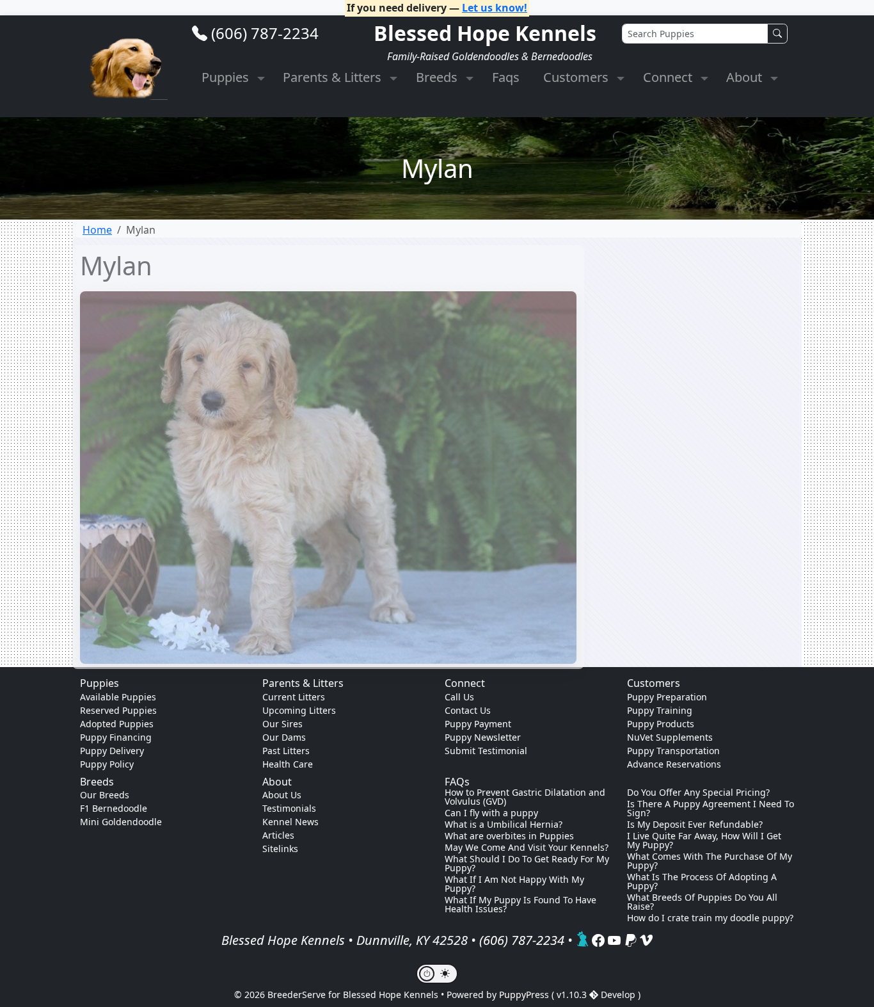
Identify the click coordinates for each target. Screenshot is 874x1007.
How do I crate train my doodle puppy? (710, 918)
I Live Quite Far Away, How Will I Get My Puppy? (704, 841)
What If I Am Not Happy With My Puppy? (514, 884)
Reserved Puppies (118, 710)
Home (97, 230)
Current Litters (293, 697)
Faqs (506, 77)
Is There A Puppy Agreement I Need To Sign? (710, 809)
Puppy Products (660, 724)
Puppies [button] (227, 77)
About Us (281, 795)
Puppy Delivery (112, 751)
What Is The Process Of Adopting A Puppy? (702, 881)
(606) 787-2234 (265, 33)
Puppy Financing (116, 737)
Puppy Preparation (667, 697)
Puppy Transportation (673, 751)
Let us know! (494, 8)
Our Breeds (104, 795)
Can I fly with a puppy (491, 813)
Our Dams (284, 737)
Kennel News (290, 822)
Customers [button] (577, 77)
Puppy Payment (478, 724)
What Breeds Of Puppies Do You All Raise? (702, 902)
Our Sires (282, 724)
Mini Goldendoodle (121, 822)
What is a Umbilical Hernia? (503, 824)
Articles (278, 835)
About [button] (745, 77)
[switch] (437, 973)
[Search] (777, 34)
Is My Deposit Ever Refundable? (695, 824)
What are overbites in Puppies (509, 836)
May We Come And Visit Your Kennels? (526, 847)
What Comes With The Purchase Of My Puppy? (709, 861)
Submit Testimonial (486, 751)
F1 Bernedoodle (113, 808)
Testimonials (289, 808)
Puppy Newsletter (483, 737)
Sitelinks (280, 848)
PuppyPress (525, 994)
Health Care (287, 764)
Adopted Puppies (117, 724)
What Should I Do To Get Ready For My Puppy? (527, 864)
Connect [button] (669, 77)
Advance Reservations (674, 764)
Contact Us (468, 710)
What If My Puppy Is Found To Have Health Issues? (520, 905)
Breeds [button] (438, 77)
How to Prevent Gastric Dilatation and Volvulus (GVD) (525, 797)
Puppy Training (659, 710)
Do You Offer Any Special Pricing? (698, 792)
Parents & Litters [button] (334, 77)
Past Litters (286, 751)
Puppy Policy (107, 764)
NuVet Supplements (670, 737)
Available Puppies (118, 697)
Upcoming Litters (299, 710)
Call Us (459, 697)
